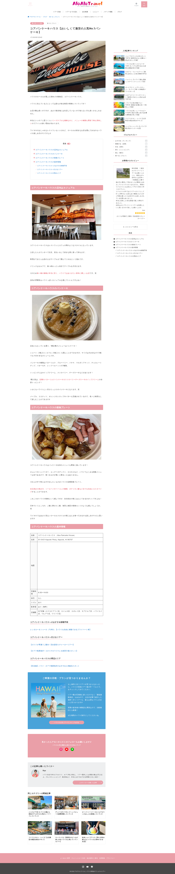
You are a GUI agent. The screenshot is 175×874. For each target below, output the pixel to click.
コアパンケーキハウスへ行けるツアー (50, 169)
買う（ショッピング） (131, 149)
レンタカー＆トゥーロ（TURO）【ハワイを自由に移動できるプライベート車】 (60, 630)
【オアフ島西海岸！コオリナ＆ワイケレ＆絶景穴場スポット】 (54, 651)
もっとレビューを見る (130, 227)
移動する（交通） (131, 144)
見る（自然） (131, 147)
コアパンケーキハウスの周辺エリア (49, 173)
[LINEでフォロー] (72, 749)
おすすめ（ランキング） (131, 141)
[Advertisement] (130, 34)
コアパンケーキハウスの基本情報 (48, 162)
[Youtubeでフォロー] (66, 749)
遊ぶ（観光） (131, 153)
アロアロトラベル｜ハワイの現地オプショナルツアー (90, 871)
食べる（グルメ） (52, 23)
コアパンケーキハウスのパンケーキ (49, 154)
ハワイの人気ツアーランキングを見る (66, 722)
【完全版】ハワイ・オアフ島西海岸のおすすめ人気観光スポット (54, 666)
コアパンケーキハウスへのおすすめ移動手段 (52, 165)
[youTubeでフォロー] (87, 867)
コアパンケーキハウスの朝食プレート (49, 158)
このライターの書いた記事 (88, 782)
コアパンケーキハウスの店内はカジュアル (51, 150)
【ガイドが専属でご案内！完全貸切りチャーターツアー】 (52, 645)
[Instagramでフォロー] (61, 749)
